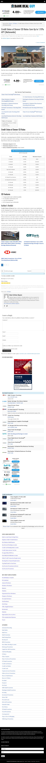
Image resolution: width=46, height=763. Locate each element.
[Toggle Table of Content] (15, 121)
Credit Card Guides (6, 666)
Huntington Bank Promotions (9, 690)
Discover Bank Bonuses (7, 675)
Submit (3, 756)
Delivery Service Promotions (8, 673)
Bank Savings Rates (6, 637)
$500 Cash (10, 423)
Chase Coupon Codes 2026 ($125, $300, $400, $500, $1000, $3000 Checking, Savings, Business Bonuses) (11, 243)
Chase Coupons (5, 656)
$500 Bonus (11, 417)
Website (4, 340)
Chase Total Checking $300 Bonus (10, 94)
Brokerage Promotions (7, 646)
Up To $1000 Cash (12, 427)
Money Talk (4, 697)
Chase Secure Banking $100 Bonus (32, 112)
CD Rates (9, 291)
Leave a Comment (40, 42)
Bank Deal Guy (23, 6)
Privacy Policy (33, 761)
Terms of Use (37, 761)
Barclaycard (5, 639)
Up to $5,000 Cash (12, 397)
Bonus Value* (6, 526)
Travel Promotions (6, 711)
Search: (29, 271)
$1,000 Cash (11, 448)
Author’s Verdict (6, 125)
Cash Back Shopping (6, 651)
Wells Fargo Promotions (7, 718)
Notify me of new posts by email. (9, 348)
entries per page (9, 271)
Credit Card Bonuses (7, 663)
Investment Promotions (7, 694)
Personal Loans (5, 699)
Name (4, 332)
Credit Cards (5, 668)
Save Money (5, 706)
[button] (44, 273)
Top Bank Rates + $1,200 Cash (15, 403)
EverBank (4, 680)
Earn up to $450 (12, 411)
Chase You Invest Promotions (9, 658)
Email (4, 336)
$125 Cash (10, 439)
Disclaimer (29, 761)
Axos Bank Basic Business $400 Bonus (32, 116)
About (23, 761)
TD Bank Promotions (7, 709)
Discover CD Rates (6, 678)
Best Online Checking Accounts (9, 644)
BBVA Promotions (6, 642)
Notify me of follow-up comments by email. (12, 345)
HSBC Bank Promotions (7, 687)
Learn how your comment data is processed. (29, 353)
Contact (26, 761)
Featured (4, 682)
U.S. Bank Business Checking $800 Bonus (33, 97)
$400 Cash (10, 431)
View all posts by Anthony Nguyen (11, 303)
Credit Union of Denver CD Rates (9, 122)
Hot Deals (4, 685)
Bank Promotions (6, 634)
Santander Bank (5, 704)
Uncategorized (5, 714)
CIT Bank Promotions (7, 661)
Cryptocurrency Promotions (8, 670)
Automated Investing (7, 627)
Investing (4, 692)
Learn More (13, 500)
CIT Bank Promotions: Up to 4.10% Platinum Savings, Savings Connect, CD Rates (34, 243)
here (38, 36)
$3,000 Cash (11, 407)
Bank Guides (5, 630)
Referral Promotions (7, 702)
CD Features (5, 124)
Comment (5, 320)
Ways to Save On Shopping (8, 716)
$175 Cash (10, 444)
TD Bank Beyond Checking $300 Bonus (33, 107)
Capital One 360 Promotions (8, 649)
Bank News (4, 632)
